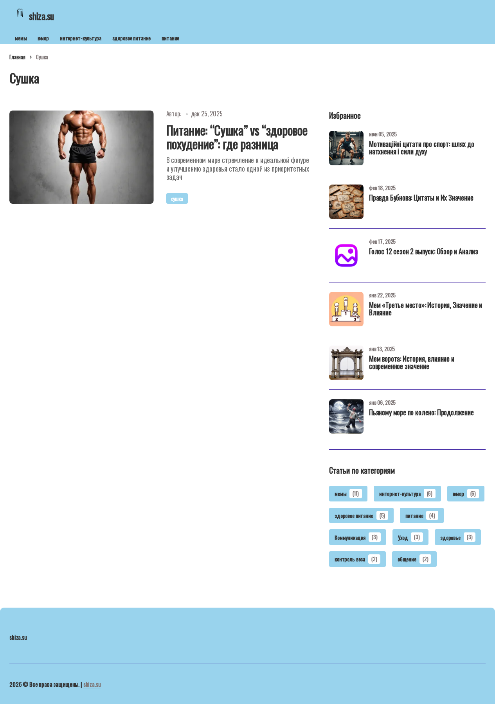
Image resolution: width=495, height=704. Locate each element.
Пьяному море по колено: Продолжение (421, 413)
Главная (17, 57)
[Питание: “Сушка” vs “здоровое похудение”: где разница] (81, 157)
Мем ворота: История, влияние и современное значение (411, 363)
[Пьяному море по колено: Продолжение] (346, 416)
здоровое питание (131, 38)
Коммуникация (356, 537)
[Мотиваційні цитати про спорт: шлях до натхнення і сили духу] (346, 148)
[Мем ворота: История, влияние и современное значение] (346, 363)
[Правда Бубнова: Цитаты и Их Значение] (346, 202)
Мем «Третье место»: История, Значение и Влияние (425, 309)
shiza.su (92, 684)
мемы (21, 38)
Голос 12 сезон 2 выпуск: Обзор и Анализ (423, 252)
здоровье (456, 537)
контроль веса (356, 559)
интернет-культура (80, 38)
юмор (43, 38)
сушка (177, 198)
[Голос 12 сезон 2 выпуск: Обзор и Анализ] (346, 255)
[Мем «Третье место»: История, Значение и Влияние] (346, 309)
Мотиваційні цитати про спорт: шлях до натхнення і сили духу (421, 148)
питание (170, 38)
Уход (409, 537)
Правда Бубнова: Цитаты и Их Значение (421, 198)
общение (413, 559)
